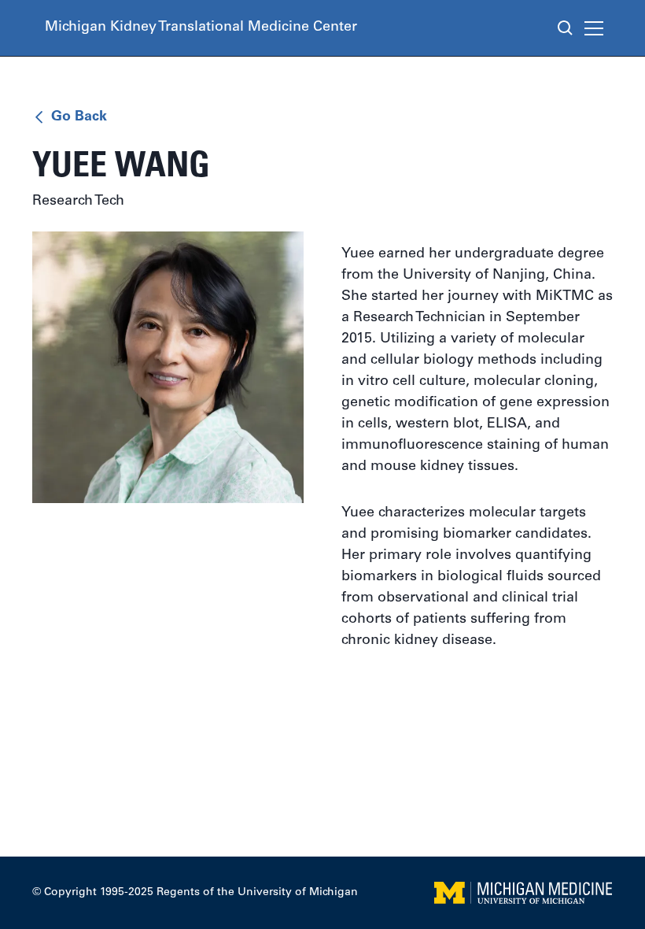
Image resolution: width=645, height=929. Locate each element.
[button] (597, 28)
